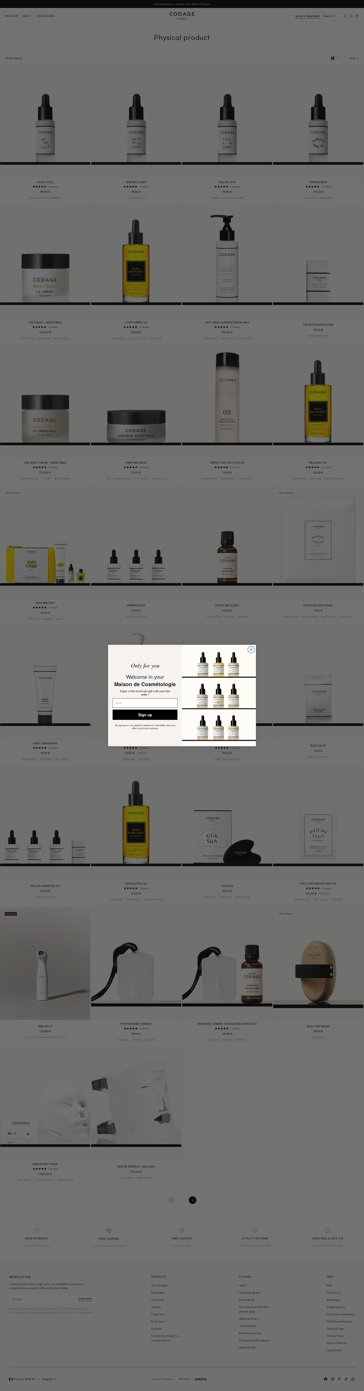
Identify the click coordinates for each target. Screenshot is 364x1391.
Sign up (145, 714)
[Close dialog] (251, 649)
